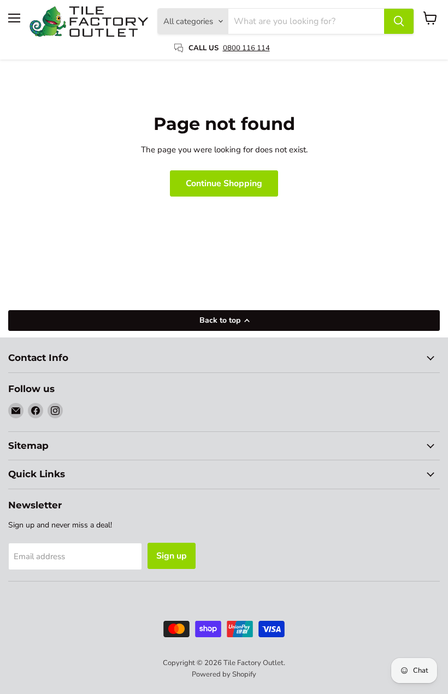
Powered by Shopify (224, 674)
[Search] (399, 21)
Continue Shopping (224, 183)
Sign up (171, 556)
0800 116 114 (246, 48)
